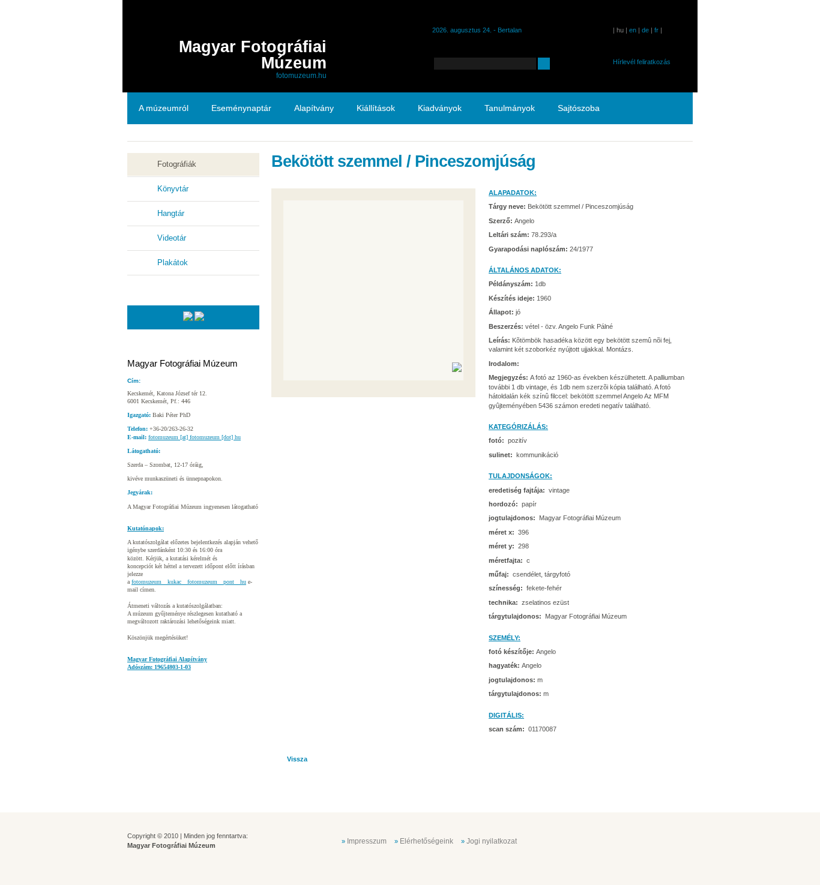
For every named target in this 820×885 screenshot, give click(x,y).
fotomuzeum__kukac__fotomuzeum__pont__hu (188, 581)
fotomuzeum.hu (301, 75)
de (645, 30)
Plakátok (172, 262)
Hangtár (170, 213)
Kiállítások (376, 108)
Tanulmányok (509, 108)
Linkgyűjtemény (168, 140)
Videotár (171, 237)
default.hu (606, 840)
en (632, 30)
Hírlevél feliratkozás (642, 61)
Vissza (297, 759)
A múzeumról (163, 108)
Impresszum (367, 841)
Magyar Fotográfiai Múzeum (253, 55)
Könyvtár (172, 188)
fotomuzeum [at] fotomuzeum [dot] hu (194, 437)
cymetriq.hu (667, 840)
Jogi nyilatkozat (491, 841)
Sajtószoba (579, 108)
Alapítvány (314, 108)
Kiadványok (440, 108)
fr (656, 30)
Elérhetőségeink (426, 841)
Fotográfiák (176, 164)
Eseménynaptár (241, 108)
